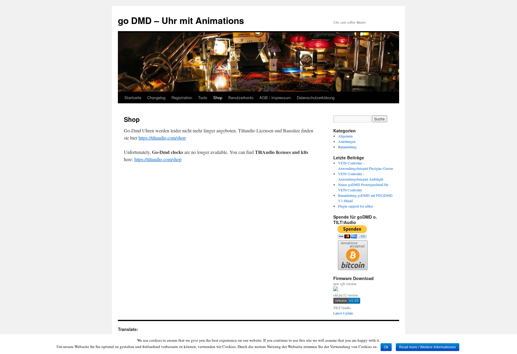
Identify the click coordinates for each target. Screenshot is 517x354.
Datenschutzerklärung (315, 97)
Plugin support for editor (355, 206)
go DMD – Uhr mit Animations (181, 20)
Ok (386, 347)
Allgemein (345, 136)
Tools (202, 97)
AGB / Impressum (275, 97)
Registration (181, 97)
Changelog (156, 97)
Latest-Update (343, 313)
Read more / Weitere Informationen (427, 347)
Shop (217, 97)
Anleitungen (346, 141)
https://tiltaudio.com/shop (162, 137)
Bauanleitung (347, 146)
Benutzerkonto (240, 97)
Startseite (132, 97)
